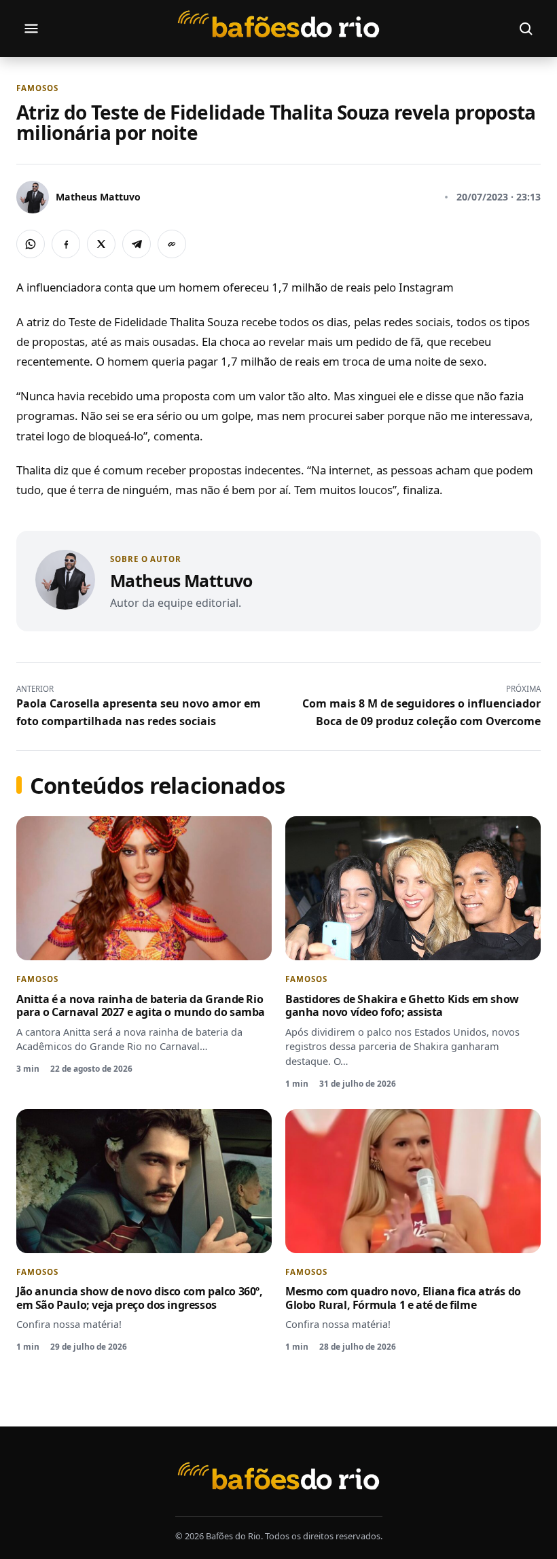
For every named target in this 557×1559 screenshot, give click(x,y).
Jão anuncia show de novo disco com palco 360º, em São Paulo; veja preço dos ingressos (139, 1298)
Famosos (37, 88)
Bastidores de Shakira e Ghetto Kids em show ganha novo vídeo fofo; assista (402, 1006)
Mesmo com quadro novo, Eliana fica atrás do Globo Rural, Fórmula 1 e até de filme (403, 1298)
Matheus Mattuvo (181, 580)
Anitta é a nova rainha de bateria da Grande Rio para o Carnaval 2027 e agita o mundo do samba (140, 1006)
